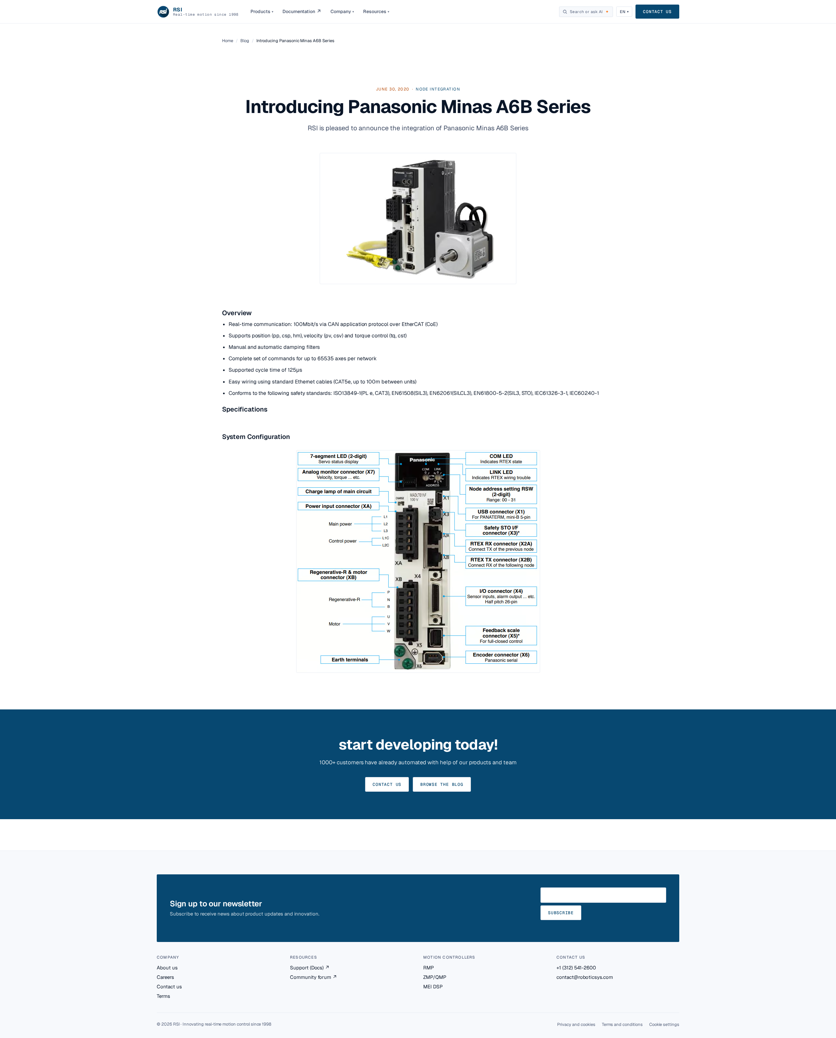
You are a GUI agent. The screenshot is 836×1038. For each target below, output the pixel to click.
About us (167, 968)
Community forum (313, 977)
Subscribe (561, 913)
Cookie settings (664, 1024)
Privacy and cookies (576, 1024)
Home (227, 40)
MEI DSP (433, 986)
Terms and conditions (622, 1024)
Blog (244, 40)
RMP (428, 968)
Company (342, 11)
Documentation (301, 11)
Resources (376, 11)
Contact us (657, 11)
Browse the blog (441, 784)
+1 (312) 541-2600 (576, 968)
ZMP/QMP (434, 977)
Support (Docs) (310, 968)
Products (261, 11)
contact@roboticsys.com (584, 977)
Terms (163, 996)
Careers (165, 977)
